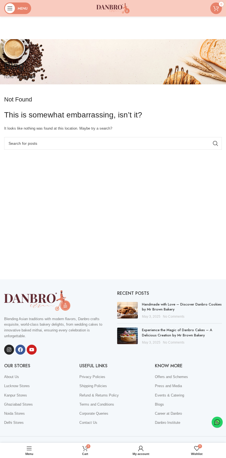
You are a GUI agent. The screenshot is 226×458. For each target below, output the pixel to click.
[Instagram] (9, 350)
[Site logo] (113, 8)
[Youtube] (32, 350)
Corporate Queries (93, 413)
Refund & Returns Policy (99, 395)
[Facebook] (20, 350)
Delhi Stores (14, 422)
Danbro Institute (167, 422)
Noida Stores (14, 413)
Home (9, 77)
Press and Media (168, 386)
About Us (11, 377)
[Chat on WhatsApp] (217, 422)
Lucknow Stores (17, 386)
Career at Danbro (168, 413)
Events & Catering (169, 395)
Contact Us (88, 422)
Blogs (159, 404)
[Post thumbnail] (127, 310)
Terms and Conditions (96, 404)
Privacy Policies (92, 377)
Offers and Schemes (171, 377)
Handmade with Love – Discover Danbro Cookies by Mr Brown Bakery (182, 307)
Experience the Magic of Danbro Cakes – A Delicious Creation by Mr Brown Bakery (177, 332)
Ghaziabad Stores (18, 404)
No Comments (173, 316)
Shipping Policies (93, 386)
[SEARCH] (215, 143)
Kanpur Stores (15, 395)
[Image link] (37, 300)
